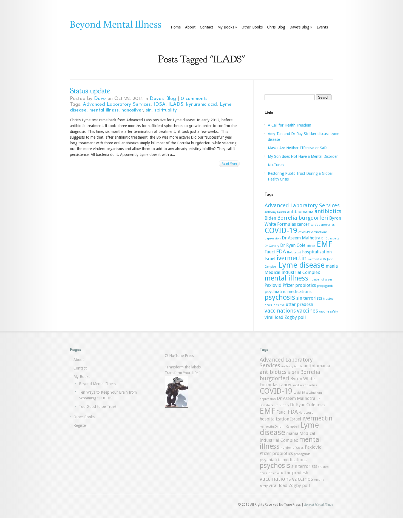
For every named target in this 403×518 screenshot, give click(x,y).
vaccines (307, 310)
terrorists (312, 298)
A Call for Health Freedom (289, 125)
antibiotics (327, 211)
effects (311, 246)
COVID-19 (281, 230)
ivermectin (292, 258)
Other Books (252, 27)
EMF (324, 244)
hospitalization (317, 251)
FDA (281, 251)
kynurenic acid (201, 104)
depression (273, 238)
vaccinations (280, 310)
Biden (270, 218)
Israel (270, 258)
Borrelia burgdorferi (302, 217)
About (190, 27)
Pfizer (288, 285)
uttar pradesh (299, 304)
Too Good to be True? (98, 406)
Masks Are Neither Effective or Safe (297, 148)
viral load (274, 317)
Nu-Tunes (276, 165)
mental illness (104, 110)
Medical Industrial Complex (292, 272)
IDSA (160, 104)
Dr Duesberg (330, 238)
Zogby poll (295, 317)
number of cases (321, 279)
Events (322, 27)
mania (332, 266)
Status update (90, 90)
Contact (206, 27)
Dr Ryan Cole (292, 245)
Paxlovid (273, 285)
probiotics (305, 285)
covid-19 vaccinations (313, 232)
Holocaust (294, 252)
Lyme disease (302, 265)
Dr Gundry (272, 246)
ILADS (175, 104)
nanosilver (132, 110)
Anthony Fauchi (275, 212)
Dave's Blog (301, 27)
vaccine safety (328, 311)
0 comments (194, 98)
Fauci (270, 251)
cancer (303, 224)
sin (149, 110)
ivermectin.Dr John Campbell (279, 426)
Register (80, 425)
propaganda (325, 286)
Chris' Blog (276, 27)
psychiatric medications (288, 291)
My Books (227, 27)
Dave (100, 98)
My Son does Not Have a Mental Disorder (303, 156)
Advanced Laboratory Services (117, 104)
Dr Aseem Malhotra (301, 238)
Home (176, 27)
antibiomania (300, 211)
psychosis (280, 297)
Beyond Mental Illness (97, 384)
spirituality (165, 110)
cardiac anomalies (323, 225)
